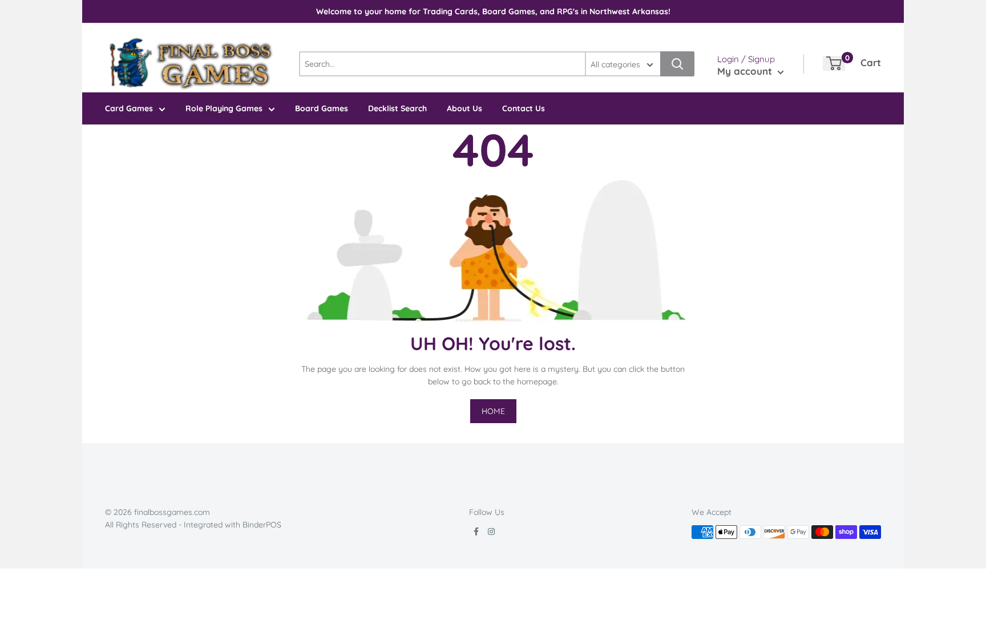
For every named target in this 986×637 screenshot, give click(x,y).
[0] (834, 63)
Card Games (129, 108)
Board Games (321, 108)
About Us (464, 108)
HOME (493, 411)
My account (746, 71)
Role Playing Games (223, 108)
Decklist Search (397, 108)
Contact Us (523, 108)
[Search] (677, 63)
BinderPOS (262, 525)
